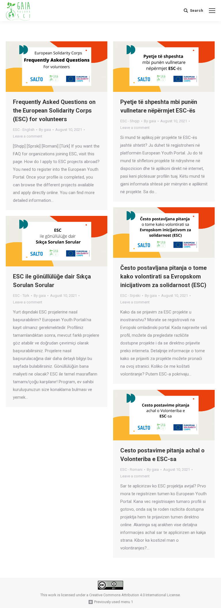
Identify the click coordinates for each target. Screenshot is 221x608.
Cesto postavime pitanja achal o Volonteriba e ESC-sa (162, 454)
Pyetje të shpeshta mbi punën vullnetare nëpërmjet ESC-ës (158, 106)
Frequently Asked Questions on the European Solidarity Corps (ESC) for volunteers (54, 110)
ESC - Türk (21, 295)
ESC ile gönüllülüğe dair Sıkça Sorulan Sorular (52, 280)
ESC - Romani (131, 469)
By (45, 129)
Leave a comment (27, 136)
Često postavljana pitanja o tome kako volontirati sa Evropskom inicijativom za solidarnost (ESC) (163, 276)
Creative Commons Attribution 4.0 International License (134, 595)
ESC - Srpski (130, 295)
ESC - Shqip (130, 121)
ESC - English (24, 129)
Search (196, 10)
